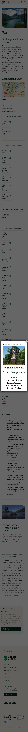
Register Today (14, 388)
